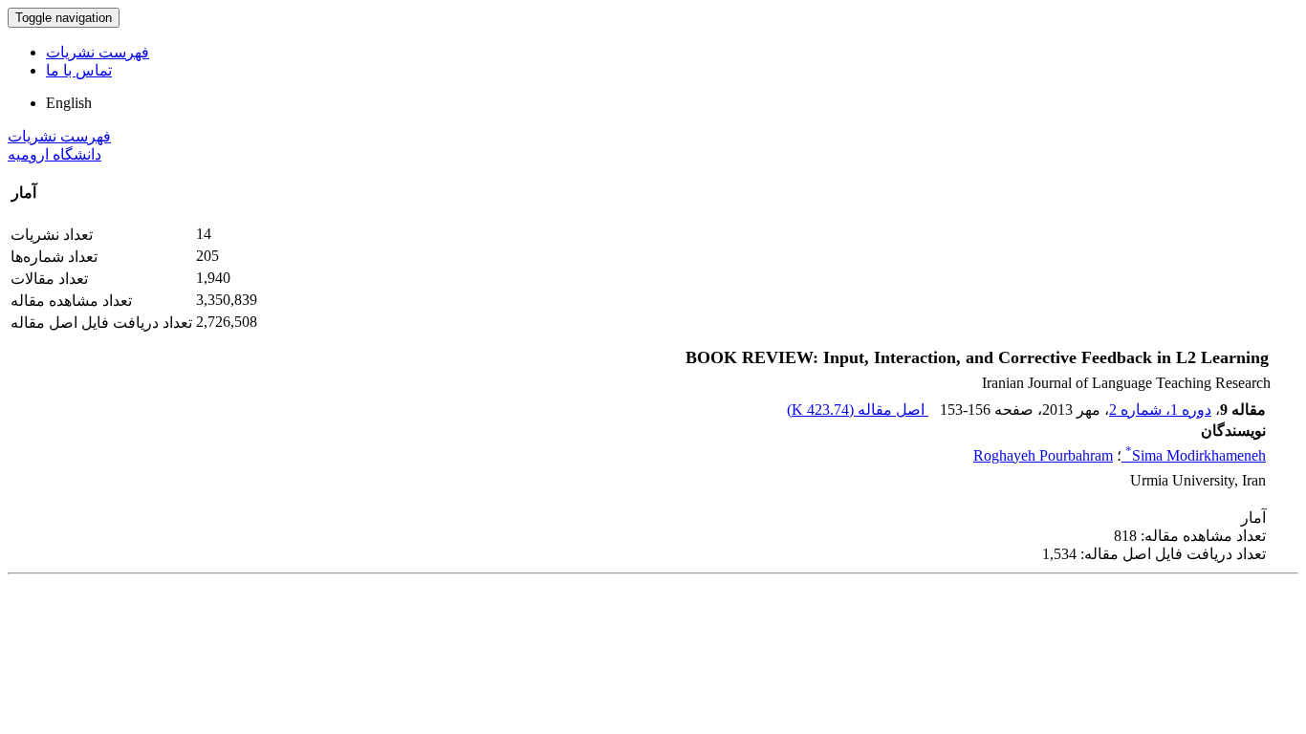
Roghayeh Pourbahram (1043, 455)
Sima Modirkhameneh (1195, 455)
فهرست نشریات (97, 52)
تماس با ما (79, 70)
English (69, 103)
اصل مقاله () (857, 409)
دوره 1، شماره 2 (1160, 409)
